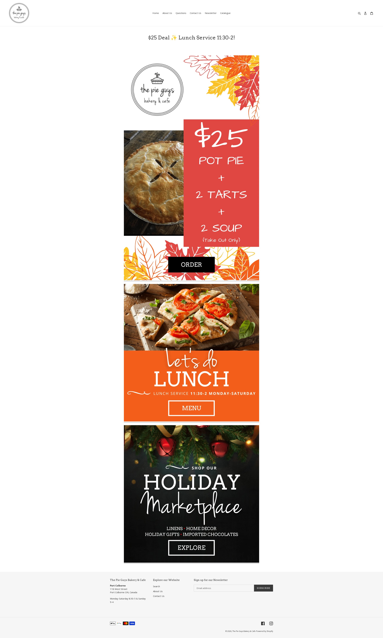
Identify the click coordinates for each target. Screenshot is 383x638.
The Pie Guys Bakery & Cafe (244, 631)
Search (156, 586)
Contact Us (158, 596)
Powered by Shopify (264, 631)
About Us (158, 591)
